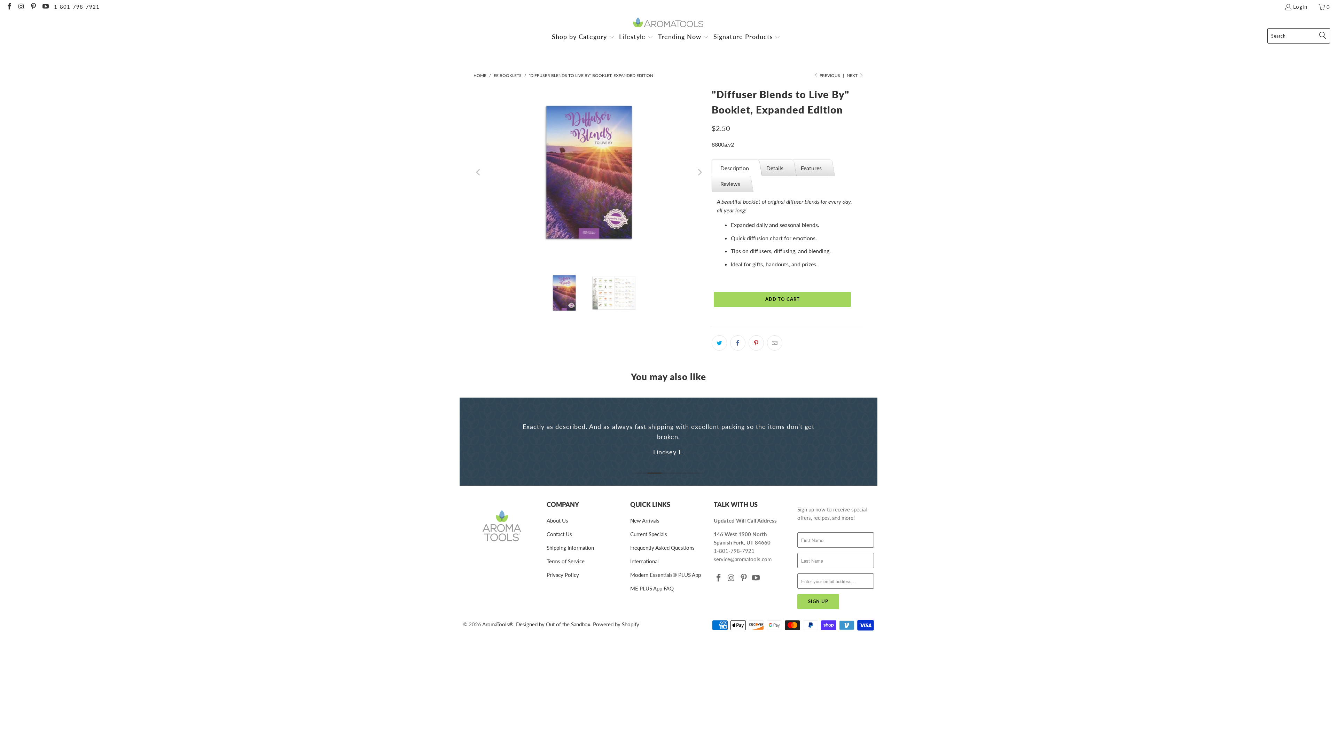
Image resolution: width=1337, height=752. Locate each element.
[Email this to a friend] (774, 343)
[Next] (699, 172)
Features (811, 168)
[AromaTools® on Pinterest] (33, 7)
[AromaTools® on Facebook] (9, 7)
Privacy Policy (563, 575)
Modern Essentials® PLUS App (665, 575)
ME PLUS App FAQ (652, 588)
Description (734, 168)
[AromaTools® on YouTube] (45, 7)
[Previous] (478, 172)
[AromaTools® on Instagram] (21, 7)
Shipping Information (570, 548)
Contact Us (559, 534)
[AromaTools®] (668, 22)
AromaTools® (497, 624)
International (644, 561)
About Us (557, 520)
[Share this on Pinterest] (756, 343)
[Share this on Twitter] (719, 343)
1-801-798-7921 (77, 6)
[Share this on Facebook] (737, 343)
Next (853, 75)
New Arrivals (644, 520)
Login (1300, 6)
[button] (583, 37)
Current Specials (648, 534)
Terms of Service (566, 561)
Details (774, 168)
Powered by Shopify (616, 624)
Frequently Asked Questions (662, 548)
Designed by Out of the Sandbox (553, 624)
